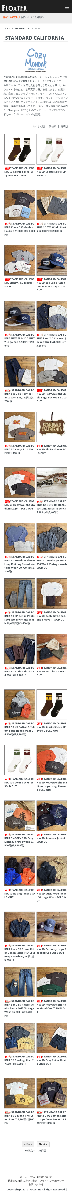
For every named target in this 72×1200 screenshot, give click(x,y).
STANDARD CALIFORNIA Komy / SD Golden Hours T (19, 227)
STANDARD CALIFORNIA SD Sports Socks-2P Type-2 (19, 171)
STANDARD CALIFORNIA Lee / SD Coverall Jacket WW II (51, 338)
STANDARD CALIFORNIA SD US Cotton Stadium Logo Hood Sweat (19, 727)
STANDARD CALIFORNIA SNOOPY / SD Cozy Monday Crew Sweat (19, 838)
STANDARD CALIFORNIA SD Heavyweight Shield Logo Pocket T (52, 394)
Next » (43, 1144)
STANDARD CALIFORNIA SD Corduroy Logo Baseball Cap (52, 949)
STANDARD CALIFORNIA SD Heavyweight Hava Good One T (52, 1004)
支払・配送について (41, 1177)
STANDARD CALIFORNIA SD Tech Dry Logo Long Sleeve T (52, 616)
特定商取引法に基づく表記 (22, 1180)
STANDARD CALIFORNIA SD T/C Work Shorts (51, 227)
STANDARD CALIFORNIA (27, 28)
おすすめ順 (39, 126)
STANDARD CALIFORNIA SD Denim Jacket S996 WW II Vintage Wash (52, 560)
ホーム (7, 28)
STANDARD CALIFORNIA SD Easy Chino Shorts (52, 1060)
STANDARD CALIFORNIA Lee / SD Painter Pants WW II (19, 394)
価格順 (52, 126)
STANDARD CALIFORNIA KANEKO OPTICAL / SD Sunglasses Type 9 (51, 505)
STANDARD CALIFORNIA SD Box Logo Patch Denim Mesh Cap (52, 282)
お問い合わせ (36, 1184)
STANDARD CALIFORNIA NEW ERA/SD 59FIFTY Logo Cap (19, 338)
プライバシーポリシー (52, 1180)
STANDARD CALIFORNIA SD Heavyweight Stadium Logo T (19, 505)
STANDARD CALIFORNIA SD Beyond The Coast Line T (19, 1115)
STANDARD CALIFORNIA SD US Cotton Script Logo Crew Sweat (51, 1115)
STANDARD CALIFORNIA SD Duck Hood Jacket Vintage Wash (52, 893)
